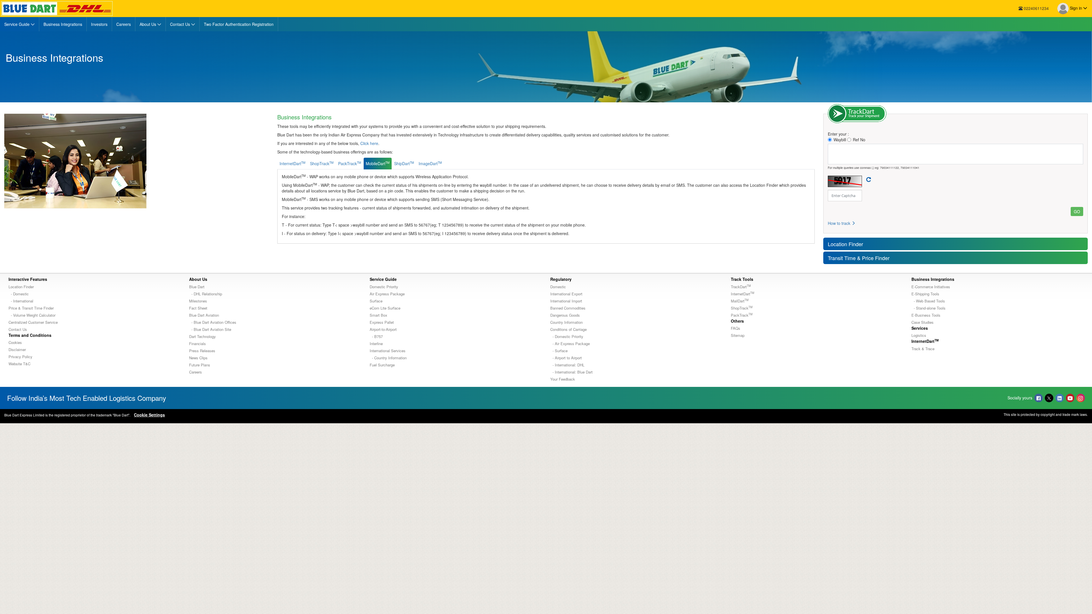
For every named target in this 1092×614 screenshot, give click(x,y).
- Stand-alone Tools (928, 308)
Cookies (15, 342)
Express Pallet (382, 322)
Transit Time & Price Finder (859, 258)
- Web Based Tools (928, 301)
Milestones (198, 301)
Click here (369, 143)
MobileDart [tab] (378, 163)
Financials (197, 343)
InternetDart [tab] (292, 163)
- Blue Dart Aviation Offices (212, 322)
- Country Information (388, 357)
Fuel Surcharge (382, 365)
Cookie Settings (149, 415)
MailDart (739, 301)
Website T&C (19, 363)
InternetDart (742, 293)
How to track (839, 223)
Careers (195, 372)
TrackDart (741, 286)
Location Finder (845, 244)
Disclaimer (17, 349)
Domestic (558, 286)
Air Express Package (387, 293)
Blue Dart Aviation (204, 315)
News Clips (198, 357)
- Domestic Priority (566, 336)
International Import (566, 301)
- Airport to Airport (566, 357)
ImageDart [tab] (430, 163)
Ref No (859, 139)
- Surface (559, 350)
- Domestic (19, 293)
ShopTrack (741, 308)
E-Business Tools (925, 315)
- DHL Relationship (205, 293)
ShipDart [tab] (404, 163)
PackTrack (741, 315)
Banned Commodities (568, 308)
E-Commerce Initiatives (930, 286)
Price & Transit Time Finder (31, 308)
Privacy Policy (20, 356)
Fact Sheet (198, 308)
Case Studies (922, 322)
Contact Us (18, 329)
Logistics (918, 335)
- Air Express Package (570, 343)
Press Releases (202, 350)
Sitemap (737, 335)
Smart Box (378, 315)
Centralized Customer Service (33, 322)
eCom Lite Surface (385, 308)
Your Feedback (562, 379)
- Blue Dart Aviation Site (210, 329)
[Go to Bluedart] (57, 8)
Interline (376, 343)
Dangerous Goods (565, 315)
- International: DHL (567, 365)
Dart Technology (202, 336)
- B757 (376, 336)
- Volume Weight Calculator (32, 315)
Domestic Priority (384, 286)
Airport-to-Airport (383, 329)
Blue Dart (196, 286)
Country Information (566, 322)
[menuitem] (19, 24)
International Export (566, 293)
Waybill (840, 139)
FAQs (735, 328)
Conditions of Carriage (568, 329)
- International (21, 301)
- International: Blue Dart (571, 372)
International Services (388, 350)
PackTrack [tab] (349, 163)
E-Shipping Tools (925, 293)
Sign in (1076, 8)
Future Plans (199, 365)
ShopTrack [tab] (322, 163)
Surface (376, 301)
